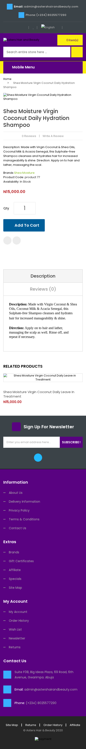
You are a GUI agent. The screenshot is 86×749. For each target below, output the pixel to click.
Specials (15, 579)
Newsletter (17, 638)
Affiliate (15, 570)
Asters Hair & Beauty (40, 730)
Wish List (15, 629)
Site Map (15, 587)
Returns (15, 647)
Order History (19, 620)
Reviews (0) (43, 289)
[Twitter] (38, 458)
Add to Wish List (7, 240)
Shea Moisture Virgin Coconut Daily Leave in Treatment (38, 394)
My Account (18, 612)
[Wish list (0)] (33, 27)
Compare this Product (17, 240)
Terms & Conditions (24, 519)
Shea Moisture (24, 173)
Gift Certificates (21, 561)
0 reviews (29, 136)
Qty (6, 208)
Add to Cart (27, 225)
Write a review (53, 136)
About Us (15, 492)
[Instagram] (48, 458)
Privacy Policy (19, 510)
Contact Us (17, 528)
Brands (14, 552)
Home (7, 79)
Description (43, 276)
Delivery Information (24, 501)
